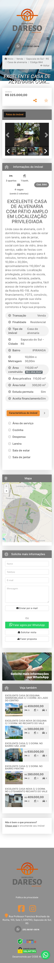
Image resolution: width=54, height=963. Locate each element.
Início (10, 58)
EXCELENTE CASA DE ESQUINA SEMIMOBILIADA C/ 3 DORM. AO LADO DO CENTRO (26, 698)
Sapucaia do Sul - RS (37, 58)
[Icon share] (21, 909)
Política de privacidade (27, 897)
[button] (8, 135)
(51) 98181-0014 (30, 46)
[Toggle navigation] (48, 39)
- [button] (6, 491)
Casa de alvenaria (17, 62)
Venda (19, 58)
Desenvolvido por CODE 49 (27, 956)
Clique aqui (11, 825)
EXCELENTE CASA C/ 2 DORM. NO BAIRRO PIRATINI (24, 767)
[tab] (15, 114)
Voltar (46, 65)
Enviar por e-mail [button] (28, 608)
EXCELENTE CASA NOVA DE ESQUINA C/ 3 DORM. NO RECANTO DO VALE (26, 722)
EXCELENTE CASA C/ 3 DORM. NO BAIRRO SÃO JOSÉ (24, 744)
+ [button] (6, 486)
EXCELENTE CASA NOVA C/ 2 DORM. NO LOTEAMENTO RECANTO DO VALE (26, 790)
